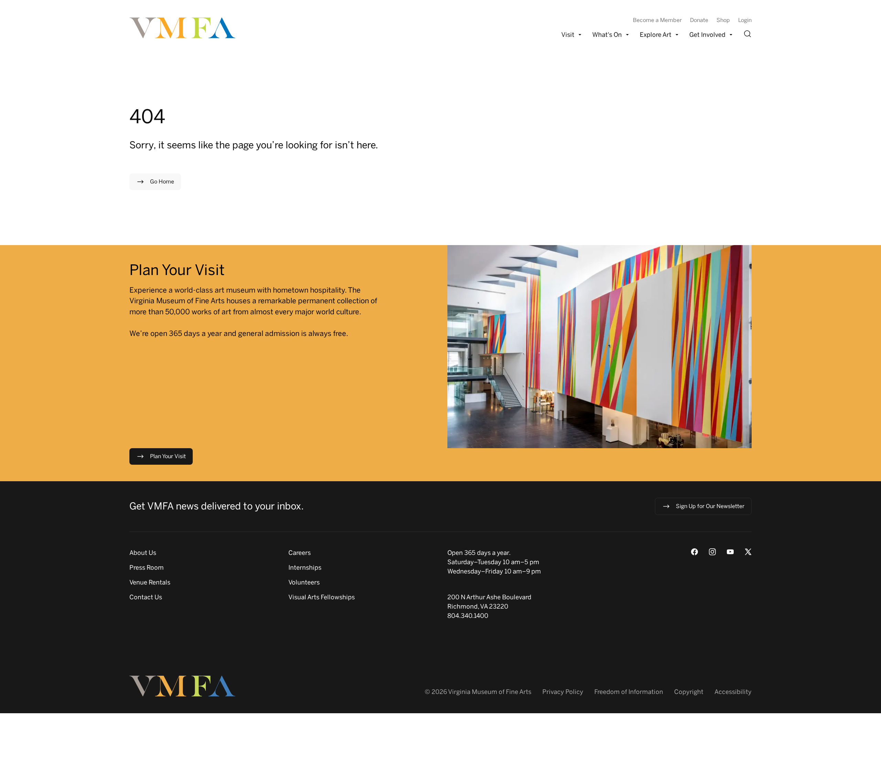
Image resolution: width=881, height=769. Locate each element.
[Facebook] (694, 551)
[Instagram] (712, 551)
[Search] (747, 34)
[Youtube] (730, 551)
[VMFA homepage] (183, 28)
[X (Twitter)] (748, 551)
